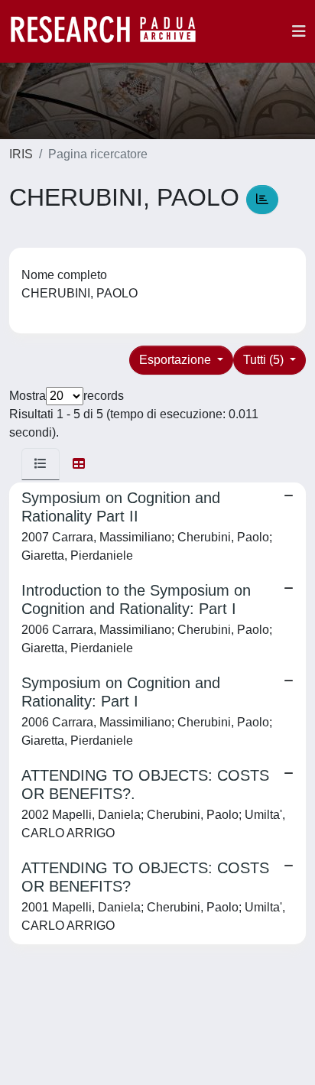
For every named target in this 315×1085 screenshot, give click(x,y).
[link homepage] (111, 31)
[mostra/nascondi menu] (299, 31)
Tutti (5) (265, 359)
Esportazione (176, 359)
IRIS (21, 154)
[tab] (40, 464)
